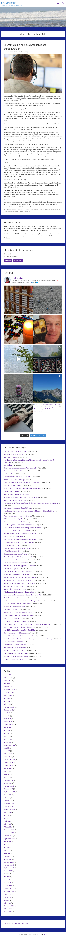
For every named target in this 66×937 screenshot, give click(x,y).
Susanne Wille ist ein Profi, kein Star (16, 586)
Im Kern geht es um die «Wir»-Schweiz (17, 494)
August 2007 (8, 912)
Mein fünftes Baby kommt (13, 485)
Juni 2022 (7, 733)
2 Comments (26, 211)
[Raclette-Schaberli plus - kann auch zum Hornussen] (47, 329)
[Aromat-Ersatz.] (18, 388)
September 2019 (9, 792)
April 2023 (7, 719)
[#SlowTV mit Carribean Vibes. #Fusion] (18, 359)
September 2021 (9, 745)
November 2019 (9, 786)
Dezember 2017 (9, 830)
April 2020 (7, 774)
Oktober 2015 (8, 894)
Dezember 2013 (9, 906)
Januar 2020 (8, 783)
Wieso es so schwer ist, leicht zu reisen (17, 548)
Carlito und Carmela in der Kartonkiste (17, 530)
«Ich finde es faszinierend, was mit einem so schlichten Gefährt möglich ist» (29, 511)
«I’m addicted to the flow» (13, 551)
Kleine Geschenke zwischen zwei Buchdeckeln (19, 583)
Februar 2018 (8, 827)
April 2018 (7, 821)
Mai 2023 (7, 716)
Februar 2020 (8, 780)
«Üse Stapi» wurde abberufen (14, 642)
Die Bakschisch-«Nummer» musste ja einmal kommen (22, 528)
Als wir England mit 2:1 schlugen (15, 480)
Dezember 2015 (9, 888)
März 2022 (7, 739)
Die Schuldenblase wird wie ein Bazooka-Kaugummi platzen (24, 601)
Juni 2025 (7, 684)
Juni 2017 (7, 847)
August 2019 (8, 795)
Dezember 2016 (9, 862)
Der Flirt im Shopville (11, 568)
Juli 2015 (6, 900)
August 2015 (8, 897)
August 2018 (8, 812)
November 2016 (9, 865)
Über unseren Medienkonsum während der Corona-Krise (23, 595)
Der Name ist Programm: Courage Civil (17, 621)
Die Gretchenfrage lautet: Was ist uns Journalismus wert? (23, 482)
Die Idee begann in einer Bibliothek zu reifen (19, 525)
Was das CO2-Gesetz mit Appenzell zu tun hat (19, 566)
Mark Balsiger (8, 2)
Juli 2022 (7, 730)
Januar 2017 (8, 859)
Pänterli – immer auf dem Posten (15, 598)
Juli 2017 (6, 844)
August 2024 (8, 695)
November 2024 (9, 689)
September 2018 (9, 809)
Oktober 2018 (8, 806)
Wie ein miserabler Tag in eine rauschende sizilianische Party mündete (27, 624)
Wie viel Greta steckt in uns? (13, 618)
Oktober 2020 (8, 762)
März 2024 (7, 704)
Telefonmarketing (54, 209)
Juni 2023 (7, 713)
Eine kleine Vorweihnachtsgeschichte (16, 574)
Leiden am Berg (9, 474)
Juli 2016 (6, 874)
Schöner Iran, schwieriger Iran (14, 519)
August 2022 (8, 727)
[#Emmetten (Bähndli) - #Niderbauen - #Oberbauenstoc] (47, 388)
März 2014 (7, 903)
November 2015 (9, 891)
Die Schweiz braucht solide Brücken (16, 653)
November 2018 (9, 803)
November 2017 (9, 833)
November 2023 (9, 707)
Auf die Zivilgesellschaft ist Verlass (15, 647)
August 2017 (8, 841)
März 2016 (7, 882)
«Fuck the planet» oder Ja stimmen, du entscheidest (21, 497)
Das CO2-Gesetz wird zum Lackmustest (17, 604)
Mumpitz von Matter (11, 457)
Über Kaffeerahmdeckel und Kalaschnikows (18, 615)
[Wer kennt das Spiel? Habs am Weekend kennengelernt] (18, 329)
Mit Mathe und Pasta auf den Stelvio (16, 563)
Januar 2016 (8, 885)
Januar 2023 (8, 722)
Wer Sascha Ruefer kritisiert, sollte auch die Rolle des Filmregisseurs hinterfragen (31, 503)
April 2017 (7, 853)
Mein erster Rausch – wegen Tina (15, 500)
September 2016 (9, 868)
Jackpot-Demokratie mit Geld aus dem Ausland (19, 636)
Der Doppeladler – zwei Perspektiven (16, 633)
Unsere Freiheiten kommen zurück (15, 560)
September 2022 (9, 724)
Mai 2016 (7, 879)
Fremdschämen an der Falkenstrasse (16, 656)
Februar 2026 (8, 678)
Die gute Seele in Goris (11, 491)
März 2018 (7, 824)
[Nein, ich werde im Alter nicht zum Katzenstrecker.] (18, 418)
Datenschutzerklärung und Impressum (17, 923)
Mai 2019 (7, 798)
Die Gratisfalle (8, 465)
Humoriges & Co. (11, 209)
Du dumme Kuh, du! (10, 609)
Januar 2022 (8, 742)
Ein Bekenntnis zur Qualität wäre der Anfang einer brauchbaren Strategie (28, 639)
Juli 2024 (7, 698)
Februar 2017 (8, 856)
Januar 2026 (8, 681)
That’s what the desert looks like (15, 645)
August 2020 (8, 768)
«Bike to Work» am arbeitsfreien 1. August (18, 612)
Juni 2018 (7, 815)
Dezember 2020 (9, 760)
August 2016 (8, 871)
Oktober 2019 (8, 789)
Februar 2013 (8, 909)
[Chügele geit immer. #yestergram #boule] (47, 300)
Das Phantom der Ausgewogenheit (15, 451)
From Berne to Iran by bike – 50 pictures (17, 516)
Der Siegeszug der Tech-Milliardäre (16, 471)
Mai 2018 (7, 818)
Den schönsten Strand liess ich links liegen (18, 542)
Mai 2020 (7, 771)
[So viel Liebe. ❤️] (47, 359)
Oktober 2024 (8, 692)
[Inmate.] (18, 300)
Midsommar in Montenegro (13, 536)
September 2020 (9, 765)
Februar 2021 (8, 754)
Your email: (7, 254)
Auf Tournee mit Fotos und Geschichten (17, 508)
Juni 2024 (7, 701)
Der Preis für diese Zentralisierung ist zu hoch (19, 627)
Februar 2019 (8, 801)
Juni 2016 (7, 877)
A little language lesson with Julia (15, 522)
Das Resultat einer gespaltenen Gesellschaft (18, 571)
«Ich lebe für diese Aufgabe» (13, 454)
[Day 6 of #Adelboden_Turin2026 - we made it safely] (47, 418)
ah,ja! (45, 934)
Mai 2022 (7, 736)
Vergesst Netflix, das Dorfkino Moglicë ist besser (20, 533)
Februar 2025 (8, 686)
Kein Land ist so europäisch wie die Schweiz (18, 580)
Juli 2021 (7, 748)
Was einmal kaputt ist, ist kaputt (14, 650)
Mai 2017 (7, 850)
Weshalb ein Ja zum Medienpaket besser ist (18, 557)
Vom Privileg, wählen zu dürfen (14, 607)
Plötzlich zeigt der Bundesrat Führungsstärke (19, 592)
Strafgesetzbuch (44, 209)
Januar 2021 (8, 757)
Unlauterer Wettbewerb (11, 211)
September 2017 (9, 839)
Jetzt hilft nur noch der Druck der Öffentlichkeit (20, 630)
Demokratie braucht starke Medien (15, 554)
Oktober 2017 (8, 836)
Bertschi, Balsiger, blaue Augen (14, 659)
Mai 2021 (7, 751)
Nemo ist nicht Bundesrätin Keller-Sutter (17, 477)
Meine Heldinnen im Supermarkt (15, 589)
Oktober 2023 (8, 710)
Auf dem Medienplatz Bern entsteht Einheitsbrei (20, 577)
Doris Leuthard (24, 209)
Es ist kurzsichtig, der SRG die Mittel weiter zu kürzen (22, 488)
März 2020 (7, 777)
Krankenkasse (34, 209)
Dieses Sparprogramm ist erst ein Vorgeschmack (20, 468)
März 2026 (7, 675)
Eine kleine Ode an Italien (12, 545)
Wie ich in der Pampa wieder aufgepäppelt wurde (20, 539)
